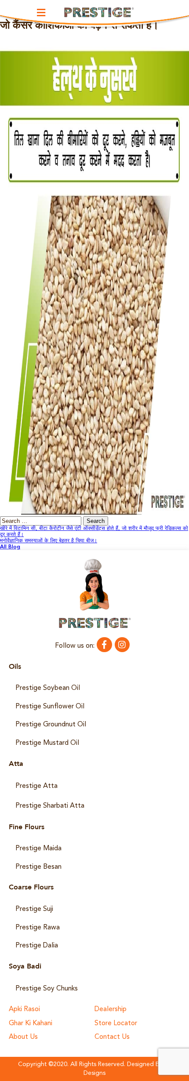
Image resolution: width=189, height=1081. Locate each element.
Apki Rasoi (24, 1009)
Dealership (110, 1009)
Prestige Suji (34, 909)
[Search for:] (41, 521)
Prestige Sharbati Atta (49, 805)
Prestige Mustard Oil (47, 743)
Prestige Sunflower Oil (49, 706)
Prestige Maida (38, 848)
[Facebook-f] (104, 644)
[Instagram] (122, 644)
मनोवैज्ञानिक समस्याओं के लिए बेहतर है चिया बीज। (48, 541)
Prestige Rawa (37, 927)
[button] (41, 12)
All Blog (10, 547)
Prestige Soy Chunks (46, 988)
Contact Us (112, 1037)
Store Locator (115, 1023)
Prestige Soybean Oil (47, 688)
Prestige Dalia (36, 945)
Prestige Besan (38, 867)
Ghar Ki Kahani (30, 1023)
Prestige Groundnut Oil (50, 724)
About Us (23, 1037)
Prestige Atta (36, 786)
